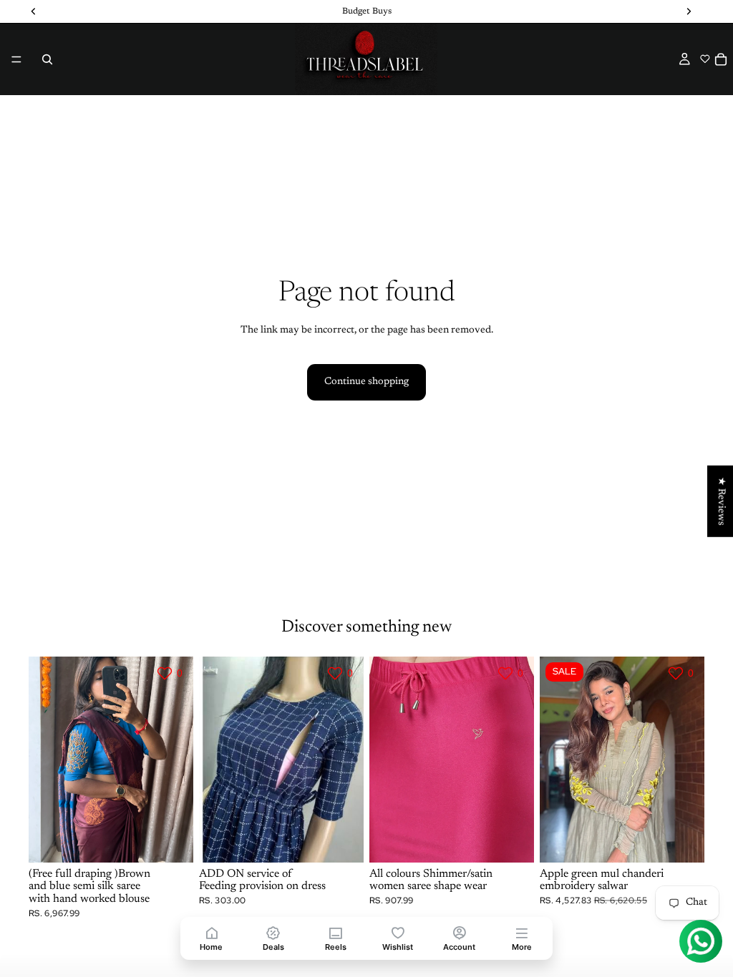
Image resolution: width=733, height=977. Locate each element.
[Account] (460, 932)
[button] (704, 59)
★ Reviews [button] (721, 501)
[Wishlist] (397, 932)
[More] (521, 932)
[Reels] (335, 932)
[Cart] (721, 59)
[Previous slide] (44, 759)
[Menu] (16, 59)
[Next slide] (177, 759)
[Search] (47, 59)
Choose (183, 840)
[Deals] (274, 932)
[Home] (211, 932)
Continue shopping (366, 382)
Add (353, 840)
